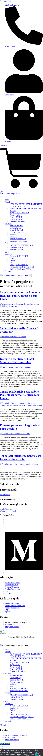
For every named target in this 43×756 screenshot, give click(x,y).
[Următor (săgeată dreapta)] (3, 748)
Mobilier (13, 234)
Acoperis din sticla (17, 230)
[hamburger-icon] (1, 196)
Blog (6, 252)
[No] (40, 755)
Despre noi (9, 254)
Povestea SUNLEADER (19, 256)
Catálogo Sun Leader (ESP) (20, 269)
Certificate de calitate (17, 221)
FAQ (11, 262)
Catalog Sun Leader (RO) (19, 265)
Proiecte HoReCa (16, 247)
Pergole (8, 202)
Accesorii (8, 224)
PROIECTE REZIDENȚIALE (21, 245)
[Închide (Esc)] (8, 746)
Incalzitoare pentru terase (19, 241)
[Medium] (24, 572)
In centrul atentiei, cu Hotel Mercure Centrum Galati (17, 360)
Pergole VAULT (16, 219)
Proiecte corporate (16, 250)
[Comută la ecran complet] (3, 746)
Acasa (7, 200)
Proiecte (8, 243)
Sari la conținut (5, 1)
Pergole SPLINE (16, 217)
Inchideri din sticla (16, 226)
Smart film (13, 237)
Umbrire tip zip (15, 228)
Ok (37, 755)
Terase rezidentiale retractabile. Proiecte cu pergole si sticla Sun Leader (19, 395)
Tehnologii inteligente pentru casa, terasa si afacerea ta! (21, 457)
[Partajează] (6, 746)
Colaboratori (14, 258)
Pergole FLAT (15, 215)
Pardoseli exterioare (17, 232)
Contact (8, 271)
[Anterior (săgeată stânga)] (1, 748)
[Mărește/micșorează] (1, 746)
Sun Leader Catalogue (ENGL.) (22, 267)
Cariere (12, 260)
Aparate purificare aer (18, 239)
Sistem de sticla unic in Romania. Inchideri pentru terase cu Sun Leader (20, 295)
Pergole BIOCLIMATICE (19, 213)
